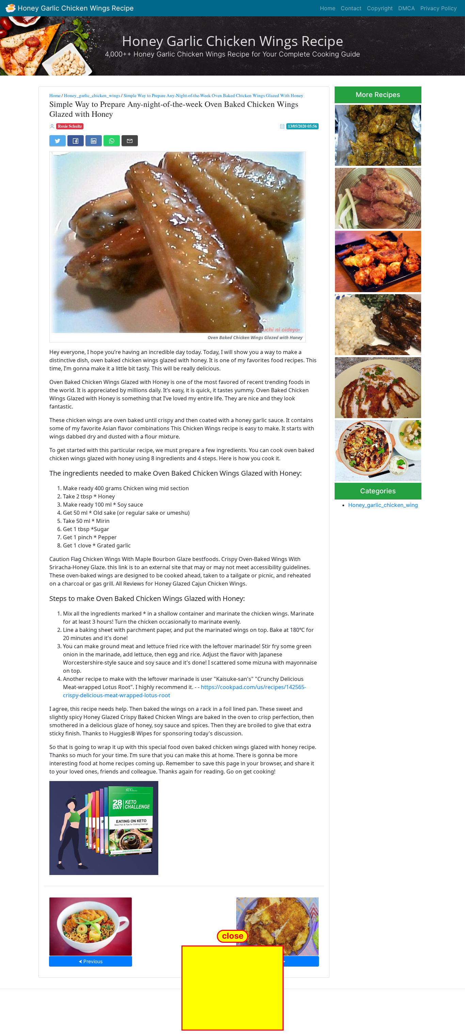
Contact (351, 8)
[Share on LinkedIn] (93, 140)
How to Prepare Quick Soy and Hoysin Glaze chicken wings (373, 449)
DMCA (406, 8)
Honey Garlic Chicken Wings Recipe (75, 8)
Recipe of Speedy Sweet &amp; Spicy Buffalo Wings (375, 196)
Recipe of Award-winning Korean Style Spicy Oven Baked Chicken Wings (372, 260)
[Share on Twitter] (57, 140)
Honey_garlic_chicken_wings (92, 95)
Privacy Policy (438, 8)
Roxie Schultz (70, 126)
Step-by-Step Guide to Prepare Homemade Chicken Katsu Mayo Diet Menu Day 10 (277, 924)
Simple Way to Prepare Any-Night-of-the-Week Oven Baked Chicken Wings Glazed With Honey (213, 95)
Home (327, 8)
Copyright (380, 8)
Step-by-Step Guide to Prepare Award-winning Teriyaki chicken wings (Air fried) (374, 322)
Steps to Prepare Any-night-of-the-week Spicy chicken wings (376, 133)
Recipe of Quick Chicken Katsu (371, 386)
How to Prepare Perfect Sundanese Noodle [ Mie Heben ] (90, 925)
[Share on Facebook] (75, 140)
